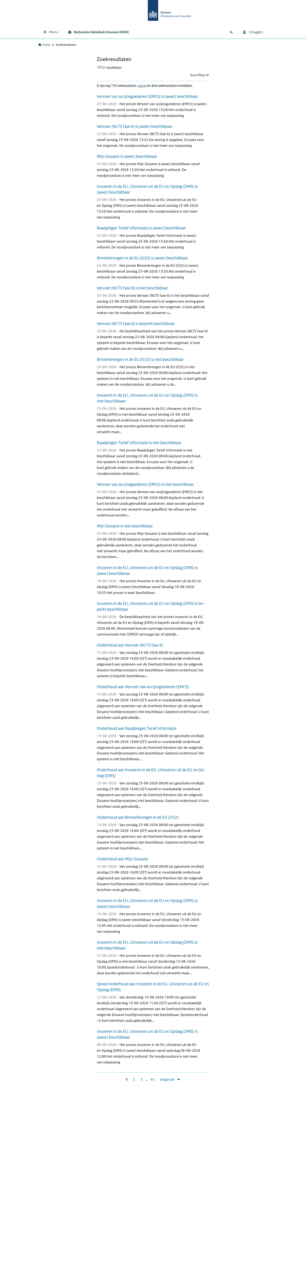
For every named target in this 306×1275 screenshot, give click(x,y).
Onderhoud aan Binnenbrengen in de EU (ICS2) (138, 817)
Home (46, 45)
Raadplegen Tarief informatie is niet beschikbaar (139, 442)
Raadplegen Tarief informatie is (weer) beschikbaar (141, 228)
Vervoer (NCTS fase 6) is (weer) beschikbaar (134, 126)
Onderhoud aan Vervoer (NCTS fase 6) (130, 645)
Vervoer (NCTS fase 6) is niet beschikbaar (132, 288)
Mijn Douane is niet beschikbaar (125, 526)
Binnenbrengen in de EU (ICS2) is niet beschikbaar (140, 359)
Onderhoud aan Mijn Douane (122, 859)
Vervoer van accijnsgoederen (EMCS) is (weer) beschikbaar (147, 96)
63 (151, 1079)
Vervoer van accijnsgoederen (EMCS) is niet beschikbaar (145, 484)
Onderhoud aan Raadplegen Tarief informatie (137, 728)
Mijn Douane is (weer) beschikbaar (127, 156)
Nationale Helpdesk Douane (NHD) (101, 32)
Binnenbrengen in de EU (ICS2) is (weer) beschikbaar (142, 258)
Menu (53, 32)
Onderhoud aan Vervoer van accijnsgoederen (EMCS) (143, 686)
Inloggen (255, 32)
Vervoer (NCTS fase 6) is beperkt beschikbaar (136, 323)
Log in (142, 85)
